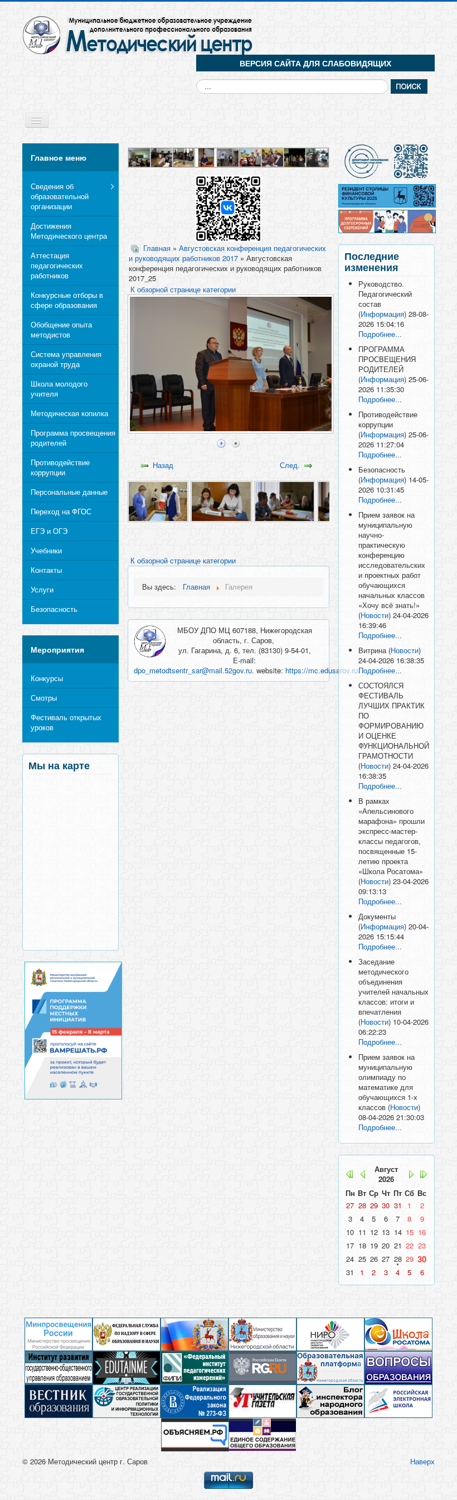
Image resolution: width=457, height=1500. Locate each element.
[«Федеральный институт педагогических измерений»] (195, 1367)
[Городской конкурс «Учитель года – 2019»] (251, 156)
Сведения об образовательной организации (60, 196)
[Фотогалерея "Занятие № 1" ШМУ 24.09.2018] (206, 156)
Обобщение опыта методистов (61, 329)
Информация (382, 313)
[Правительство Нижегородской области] (195, 1333)
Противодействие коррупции (60, 467)
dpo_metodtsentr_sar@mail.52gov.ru (193, 670)
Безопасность (54, 609)
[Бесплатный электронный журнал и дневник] (330, 1367)
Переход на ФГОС (61, 511)
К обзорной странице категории (183, 289)
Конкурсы (47, 678)
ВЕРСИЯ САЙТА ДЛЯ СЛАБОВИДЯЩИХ (315, 63)
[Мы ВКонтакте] (228, 207)
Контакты (46, 570)
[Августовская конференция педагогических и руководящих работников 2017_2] (221, 500)
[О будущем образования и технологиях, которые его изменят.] (127, 1367)
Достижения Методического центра (69, 230)
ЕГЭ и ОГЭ (49, 530)
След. (290, 465)
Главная (157, 248)
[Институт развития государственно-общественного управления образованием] (59, 1367)
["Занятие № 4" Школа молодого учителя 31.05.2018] (317, 156)
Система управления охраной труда (66, 359)
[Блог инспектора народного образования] (330, 1400)
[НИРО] (330, 1333)
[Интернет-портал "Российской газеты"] (262, 1367)
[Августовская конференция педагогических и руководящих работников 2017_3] (284, 500)
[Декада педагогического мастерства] (140, 156)
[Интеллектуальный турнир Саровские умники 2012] (295, 156)
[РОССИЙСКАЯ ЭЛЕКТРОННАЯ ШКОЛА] (398, 1400)
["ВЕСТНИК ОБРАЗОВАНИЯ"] (59, 1400)
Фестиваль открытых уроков (66, 722)
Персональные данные (69, 491)
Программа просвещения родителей (73, 437)
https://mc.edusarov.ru (321, 670)
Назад (163, 465)
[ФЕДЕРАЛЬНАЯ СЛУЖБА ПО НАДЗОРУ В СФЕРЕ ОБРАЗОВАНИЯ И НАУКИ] (127, 1333)
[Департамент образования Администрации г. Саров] (386, 161)
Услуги (42, 589)
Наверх (422, 1461)
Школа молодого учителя (59, 388)
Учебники (46, 550)
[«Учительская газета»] (262, 1400)
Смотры (44, 697)
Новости (374, 615)
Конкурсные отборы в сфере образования (67, 300)
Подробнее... (380, 334)
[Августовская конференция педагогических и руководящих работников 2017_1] (158, 500)
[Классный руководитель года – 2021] (228, 156)
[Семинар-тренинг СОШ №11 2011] (162, 156)
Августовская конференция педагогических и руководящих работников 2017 (227, 253)
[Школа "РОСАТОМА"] (398, 1333)
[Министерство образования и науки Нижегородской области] (262, 1333)
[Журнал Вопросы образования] (398, 1367)
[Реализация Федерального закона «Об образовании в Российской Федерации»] (195, 1400)
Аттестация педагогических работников (57, 265)
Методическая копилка (69, 413)
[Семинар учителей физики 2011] (184, 156)
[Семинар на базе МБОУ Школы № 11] (273, 156)
